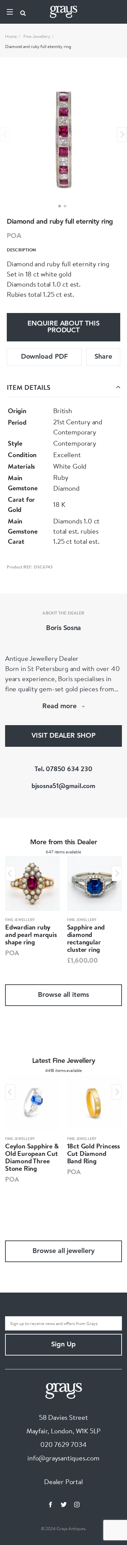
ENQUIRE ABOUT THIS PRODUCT (63, 327)
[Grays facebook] (50, 1504)
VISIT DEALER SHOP (63, 736)
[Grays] (63, 1389)
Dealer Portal (63, 1481)
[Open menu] (10, 12)
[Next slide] (122, 134)
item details (28, 387)
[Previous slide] (5, 134)
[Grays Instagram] (77, 1504)
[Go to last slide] (10, 873)
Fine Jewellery (36, 36)
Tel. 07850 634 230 (63, 768)
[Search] (23, 11)
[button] (59, 206)
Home (11, 36)
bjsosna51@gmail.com (63, 785)
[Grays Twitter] (64, 1504)
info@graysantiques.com (63, 1457)
